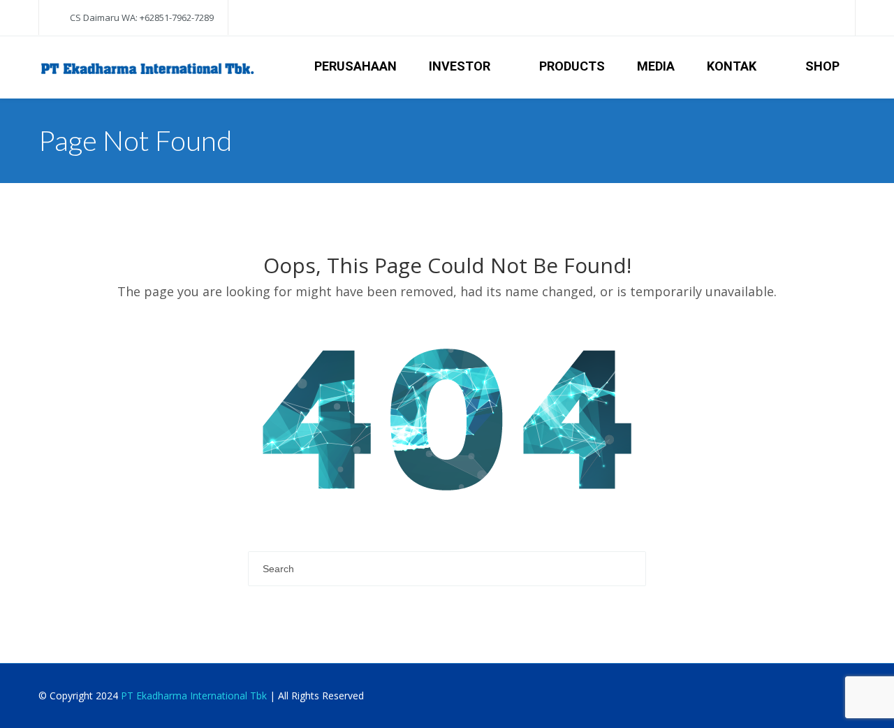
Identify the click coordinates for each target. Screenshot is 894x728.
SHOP (822, 66)
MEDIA (656, 66)
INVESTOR (459, 66)
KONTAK (731, 66)
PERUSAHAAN (355, 66)
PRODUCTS (572, 66)
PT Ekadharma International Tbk (194, 695)
